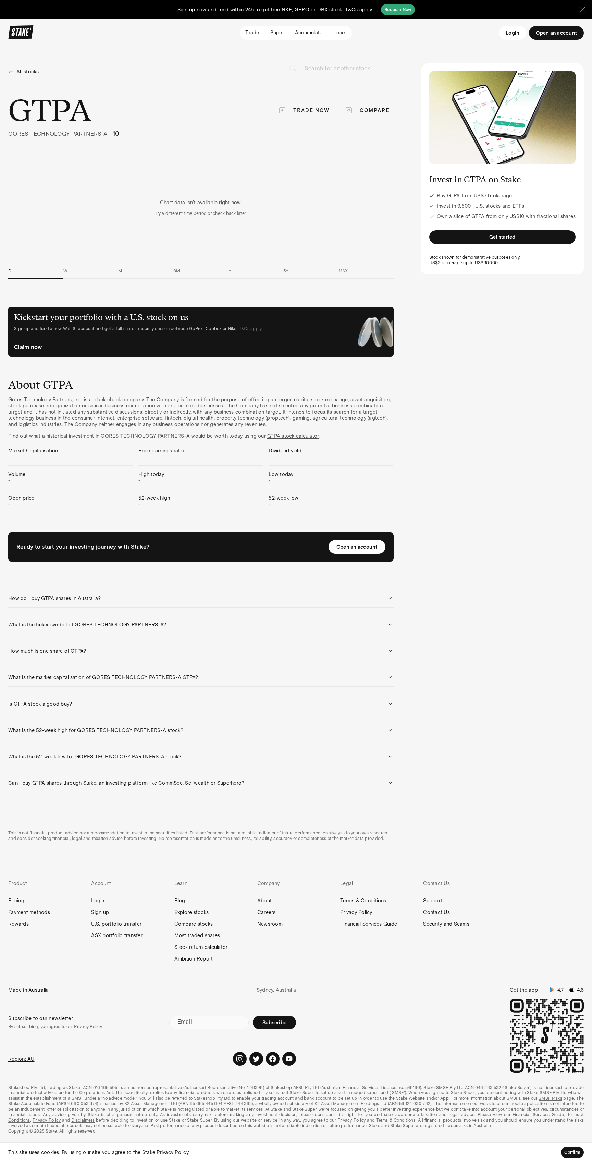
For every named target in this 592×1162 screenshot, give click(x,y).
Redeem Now (397, 9)
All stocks (27, 71)
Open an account (357, 547)
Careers (266, 912)
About (264, 900)
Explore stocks (191, 912)
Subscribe (274, 1022)
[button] (201, 598)
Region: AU (21, 1059)
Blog (179, 900)
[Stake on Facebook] (273, 1059)
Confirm (572, 1152)
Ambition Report (193, 959)
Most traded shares (197, 935)
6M (176, 271)
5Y (286, 271)
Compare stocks (193, 924)
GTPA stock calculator (293, 436)
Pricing (16, 900)
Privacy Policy (356, 912)
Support (432, 900)
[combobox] (349, 70)
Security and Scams (446, 924)
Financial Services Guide (368, 924)
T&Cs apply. (359, 9)
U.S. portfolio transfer (116, 924)
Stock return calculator (201, 947)
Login (512, 33)
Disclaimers (83, 1120)
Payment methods (29, 912)
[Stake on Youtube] (289, 1059)
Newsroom (270, 924)
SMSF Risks (550, 1098)
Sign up (100, 912)
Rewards (18, 924)
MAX (343, 271)
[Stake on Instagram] (240, 1059)
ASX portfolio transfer (117, 935)
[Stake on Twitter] (256, 1059)
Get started (502, 237)
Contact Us (436, 912)
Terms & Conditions (363, 900)
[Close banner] (582, 9)
